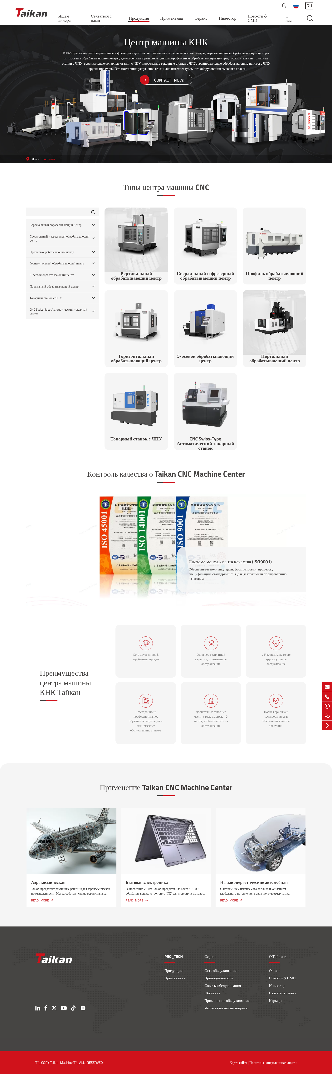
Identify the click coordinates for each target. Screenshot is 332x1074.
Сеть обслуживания (220, 970)
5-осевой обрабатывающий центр (52, 275)
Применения (171, 18)
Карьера (275, 1000)
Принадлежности (218, 978)
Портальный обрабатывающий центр (54, 286)
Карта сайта (238, 1062)
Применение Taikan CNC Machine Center (166, 787)
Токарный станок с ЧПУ (46, 298)
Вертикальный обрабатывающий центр (55, 225)
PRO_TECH (173, 956)
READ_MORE (42, 900)
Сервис (201, 18)
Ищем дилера (64, 18)
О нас (289, 18)
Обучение (212, 993)
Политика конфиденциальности (273, 1062)
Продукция (139, 18)
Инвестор (227, 18)
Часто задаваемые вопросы (226, 1008)
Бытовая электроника (147, 882)
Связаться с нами (101, 18)
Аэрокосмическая (48, 882)
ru (309, 6)
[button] (15, 857)
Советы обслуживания (222, 985)
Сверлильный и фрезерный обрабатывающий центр (60, 238)
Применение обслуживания (227, 1000)
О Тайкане (277, 956)
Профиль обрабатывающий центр (52, 252)
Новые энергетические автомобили (254, 882)
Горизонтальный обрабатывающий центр (57, 263)
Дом (34, 159)
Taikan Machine (61, 1062)
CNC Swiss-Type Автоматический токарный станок (58, 312)
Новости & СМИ (257, 18)
